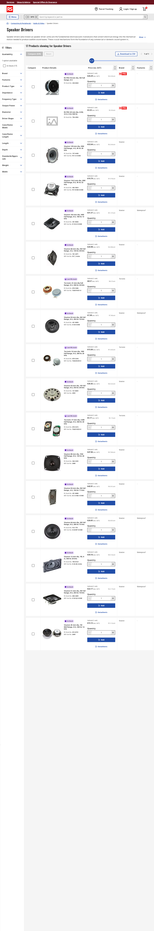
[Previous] (141, 54)
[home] (7, 23)
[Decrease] (89, 85)
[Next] (151, 54)
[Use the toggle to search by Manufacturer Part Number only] (36, 17)
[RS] (10, 9)
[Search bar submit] (145, 17)
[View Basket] (144, 9)
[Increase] (112, 85)
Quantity (91, 81)
